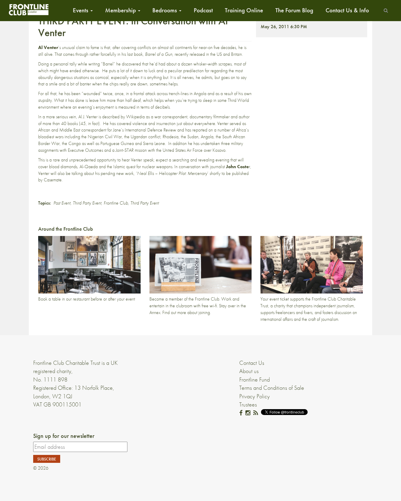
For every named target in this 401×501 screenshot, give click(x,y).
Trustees (248, 404)
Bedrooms (165, 10)
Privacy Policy (254, 396)
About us (249, 371)
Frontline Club (116, 203)
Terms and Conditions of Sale (271, 388)
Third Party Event (87, 203)
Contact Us (251, 363)
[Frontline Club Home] (28, 9)
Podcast (203, 10)
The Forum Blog (294, 10)
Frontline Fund (254, 379)
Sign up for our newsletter (64, 436)
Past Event (61, 203)
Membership (121, 10)
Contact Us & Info (347, 10)
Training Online (244, 10)
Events (81, 10)
